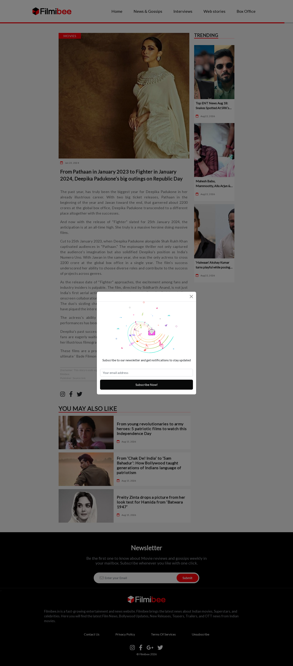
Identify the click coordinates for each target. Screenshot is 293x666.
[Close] (191, 296)
